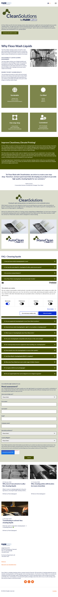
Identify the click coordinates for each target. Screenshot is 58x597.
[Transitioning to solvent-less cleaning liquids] (14, 509)
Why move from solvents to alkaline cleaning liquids (14, 485)
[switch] (22, 304)
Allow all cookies (47, 313)
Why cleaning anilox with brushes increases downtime (42, 485)
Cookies (55, 591)
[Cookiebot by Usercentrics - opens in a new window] (50, 283)
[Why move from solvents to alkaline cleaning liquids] (14, 472)
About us (3, 561)
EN (50, 3)
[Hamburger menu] (56, 3)
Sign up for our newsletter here (8, 564)
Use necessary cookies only (29, 313)
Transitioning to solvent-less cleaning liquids (12, 522)
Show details (50, 309)
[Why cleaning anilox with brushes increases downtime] (43, 472)
